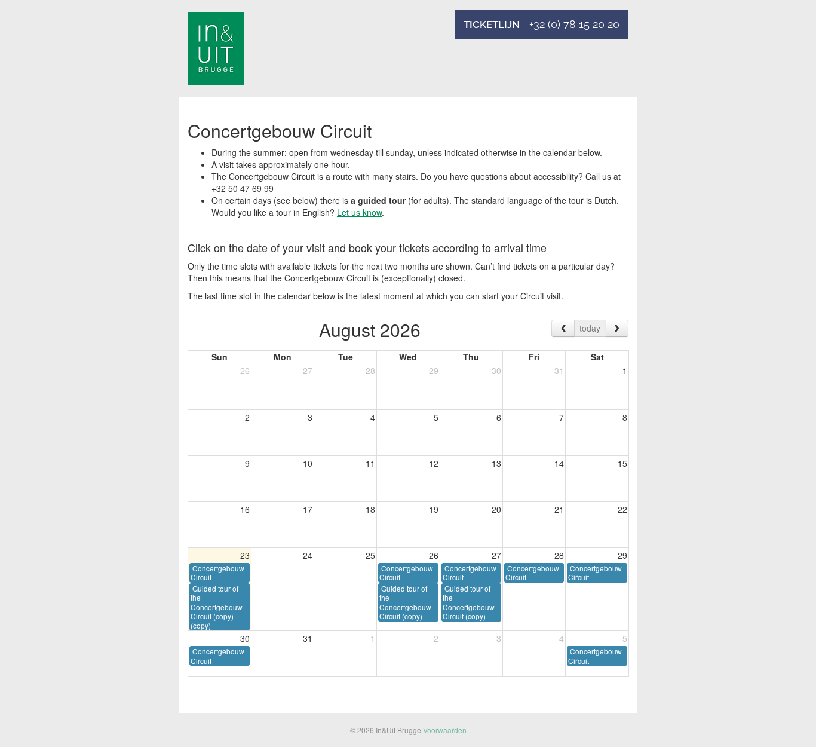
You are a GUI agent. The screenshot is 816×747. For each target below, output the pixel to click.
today (589, 328)
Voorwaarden (445, 730)
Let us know (359, 212)
